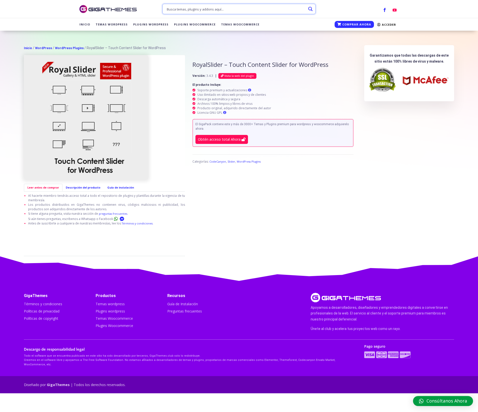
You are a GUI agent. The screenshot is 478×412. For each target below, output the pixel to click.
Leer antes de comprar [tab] (43, 187)
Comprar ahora (356, 24)
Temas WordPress (112, 24)
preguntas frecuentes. (113, 213)
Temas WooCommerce (240, 24)
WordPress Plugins (69, 48)
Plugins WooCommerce (195, 24)
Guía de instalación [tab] (120, 187)
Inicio (84, 24)
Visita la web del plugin (239, 76)
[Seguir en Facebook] (385, 10)
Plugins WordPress (151, 24)
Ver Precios (348, 403)
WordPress (43, 48)
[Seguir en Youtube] (395, 10)
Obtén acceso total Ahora (219, 139)
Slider (231, 161)
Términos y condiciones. (137, 223)
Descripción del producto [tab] (83, 187)
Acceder (388, 24)
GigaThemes (58, 384)
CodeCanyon (217, 161)
